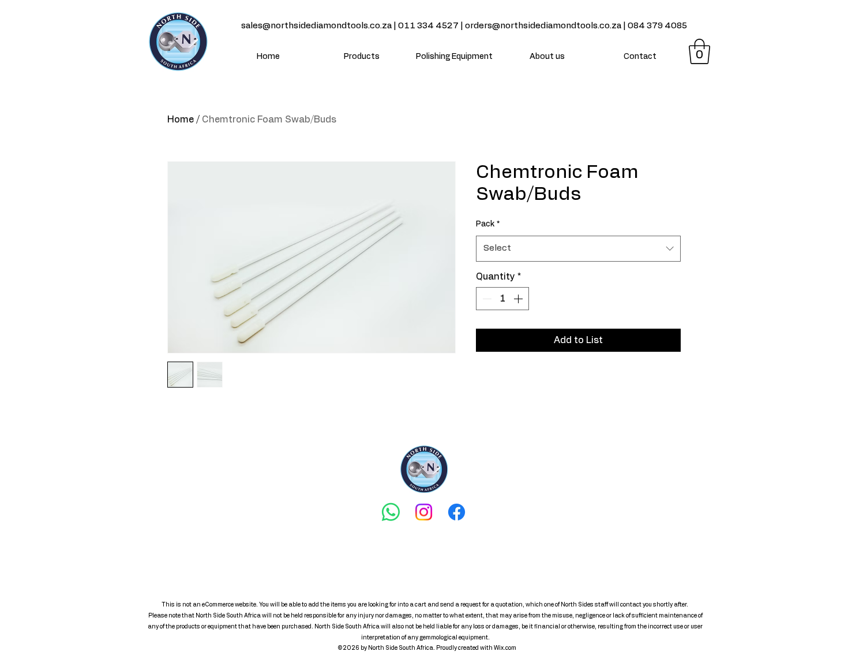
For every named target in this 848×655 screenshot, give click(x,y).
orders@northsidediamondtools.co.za (543, 25)
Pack (488, 224)
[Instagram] (423, 512)
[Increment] (519, 299)
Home (180, 119)
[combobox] (578, 248)
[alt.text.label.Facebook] (456, 512)
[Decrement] (486, 299)
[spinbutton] (502, 299)
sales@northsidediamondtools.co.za (316, 25)
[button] (699, 51)
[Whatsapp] (391, 512)
